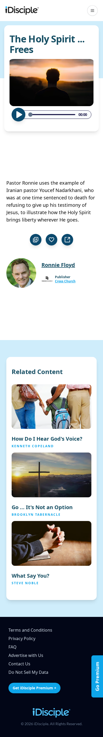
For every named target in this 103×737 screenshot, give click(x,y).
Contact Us (19, 664)
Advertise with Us (25, 655)
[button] (92, 10)
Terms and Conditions (30, 630)
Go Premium (97, 676)
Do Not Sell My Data (28, 672)
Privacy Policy (21, 638)
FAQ (12, 647)
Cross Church (65, 281)
